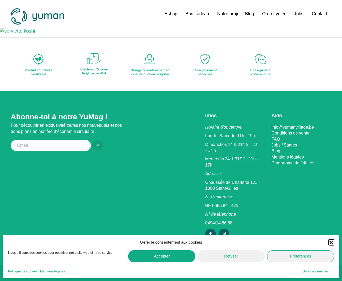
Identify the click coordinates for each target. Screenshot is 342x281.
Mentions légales (52, 271)
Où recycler (274, 13)
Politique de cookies (22, 271)
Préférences (300, 256)
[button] (331, 242)
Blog (249, 13)
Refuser (231, 256)
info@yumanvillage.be (292, 127)
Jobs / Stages (284, 145)
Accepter (162, 256)
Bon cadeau (197, 13)
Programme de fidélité (292, 163)
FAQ (275, 139)
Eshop (171, 13)
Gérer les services (315, 271)
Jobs (299, 13)
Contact (319, 13)
